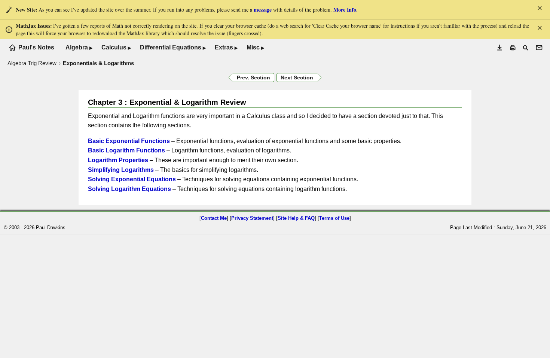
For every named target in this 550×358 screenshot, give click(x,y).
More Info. (345, 9)
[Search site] (525, 48)
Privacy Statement (252, 218)
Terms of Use (334, 218)
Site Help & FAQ (296, 218)
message (263, 9)
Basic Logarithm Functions (126, 150)
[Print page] (513, 48)
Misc (255, 47)
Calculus (116, 47)
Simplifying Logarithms (121, 170)
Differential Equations (173, 47)
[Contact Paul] (539, 47)
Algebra (78, 47)
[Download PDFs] (499, 48)
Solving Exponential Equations (132, 179)
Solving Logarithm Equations (129, 189)
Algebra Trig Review (31, 63)
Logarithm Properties (118, 160)
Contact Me (214, 218)
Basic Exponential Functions (129, 141)
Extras (226, 47)
